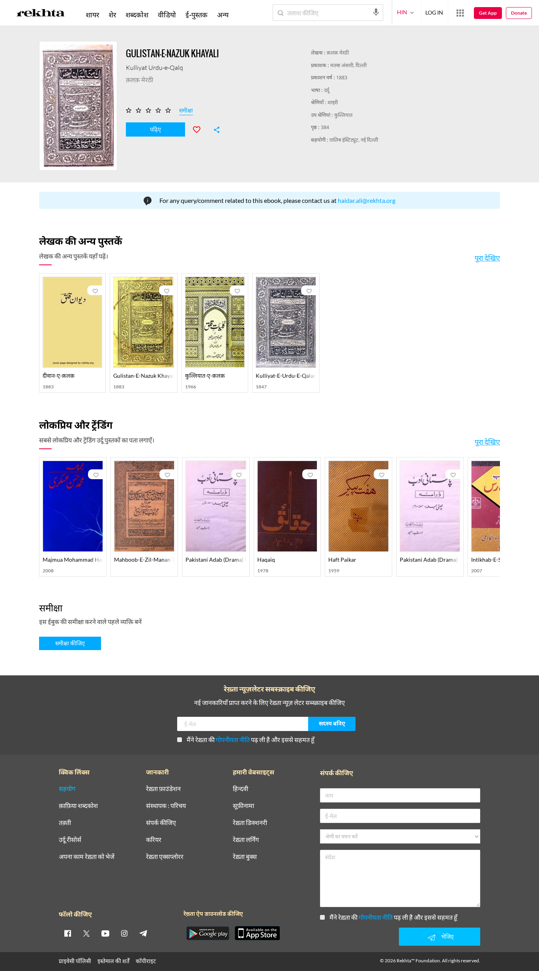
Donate (519, 13)
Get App (488, 13)
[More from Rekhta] (460, 13)
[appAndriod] (207, 933)
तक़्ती (65, 822)
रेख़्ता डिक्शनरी (250, 822)
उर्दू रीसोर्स (70, 839)
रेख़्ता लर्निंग (246, 839)
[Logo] (40, 14)
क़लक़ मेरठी (338, 53)
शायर (92, 14)
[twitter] (86, 933)
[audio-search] (376, 12)
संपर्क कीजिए (161, 822)
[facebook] (67, 933)
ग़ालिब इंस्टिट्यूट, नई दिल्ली (353, 140)
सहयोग (67, 788)
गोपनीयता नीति (233, 739)
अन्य (222, 14)
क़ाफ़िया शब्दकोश (78, 805)
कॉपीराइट (146, 961)
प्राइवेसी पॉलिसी (75, 961)
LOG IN (434, 12)
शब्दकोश (136, 14)
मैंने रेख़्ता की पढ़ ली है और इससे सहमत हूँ (250, 739)
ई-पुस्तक (196, 14)
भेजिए (447, 936)
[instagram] (124, 933)
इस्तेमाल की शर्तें (113, 961)
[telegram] (143, 933)
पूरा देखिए (487, 257)
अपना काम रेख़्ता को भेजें (86, 856)
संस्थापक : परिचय (166, 805)
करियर (153, 839)
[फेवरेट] (200, 128)
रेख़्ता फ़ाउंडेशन (163, 788)
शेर (112, 14)
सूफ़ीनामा (243, 805)
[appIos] (257, 933)
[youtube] (105, 933)
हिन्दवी (240, 788)
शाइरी (333, 102)
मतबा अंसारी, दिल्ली (348, 65)
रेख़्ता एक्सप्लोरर (164, 856)
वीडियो (167, 14)
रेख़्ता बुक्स (245, 856)
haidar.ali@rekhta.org (366, 200)
